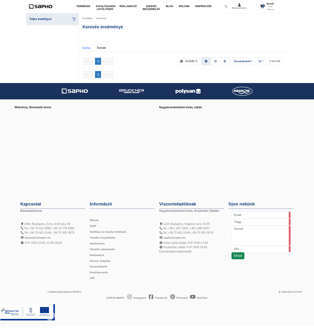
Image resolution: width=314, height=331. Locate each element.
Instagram (139, 297)
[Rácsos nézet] (206, 61)
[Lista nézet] (215, 61)
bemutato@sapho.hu (38, 237)
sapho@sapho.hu (175, 237)
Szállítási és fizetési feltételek (108, 231)
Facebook (160, 297)
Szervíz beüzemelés (151, 8)
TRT (92, 278)
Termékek (83, 6)
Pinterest (182, 297)
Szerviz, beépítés (100, 260)
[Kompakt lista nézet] (225, 61)
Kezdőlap (87, 18)
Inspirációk (203, 6)
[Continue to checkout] (276, 6)
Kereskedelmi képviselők (175, 251)
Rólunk (184, 6)
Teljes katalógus (40, 19)
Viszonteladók (98, 266)
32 (259, 61)
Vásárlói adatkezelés (102, 249)
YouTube (202, 297)
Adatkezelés (97, 243)
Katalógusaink (99, 272)
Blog (169, 6)
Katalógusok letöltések (106, 8)
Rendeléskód (242, 61)
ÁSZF (93, 226)
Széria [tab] (86, 47)
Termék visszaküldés (103, 237)
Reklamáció (128, 6)
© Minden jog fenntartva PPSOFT (64, 292)
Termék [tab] (101, 47)
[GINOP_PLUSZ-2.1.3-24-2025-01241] (27, 312)
